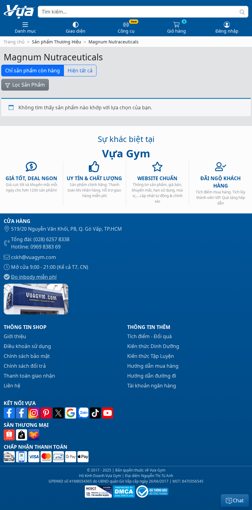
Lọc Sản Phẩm (28, 84)
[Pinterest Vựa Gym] (47, 413)
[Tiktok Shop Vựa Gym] (22, 434)
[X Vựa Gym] (59, 413)
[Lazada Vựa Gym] (33, 434)
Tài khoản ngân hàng (151, 385)
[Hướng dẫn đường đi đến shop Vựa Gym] (36, 298)
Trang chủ (14, 42)
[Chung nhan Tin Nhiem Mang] (98, 491)
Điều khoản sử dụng (27, 346)
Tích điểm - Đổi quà (149, 336)
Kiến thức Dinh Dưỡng (153, 346)
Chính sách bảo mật (27, 356)
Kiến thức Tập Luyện (150, 356)
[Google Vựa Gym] (71, 413)
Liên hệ (12, 385)
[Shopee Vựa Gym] (10, 434)
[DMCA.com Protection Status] (123, 491)
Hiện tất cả (80, 70)
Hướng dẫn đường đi (151, 375)
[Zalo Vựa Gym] (83, 413)
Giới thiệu (15, 336)
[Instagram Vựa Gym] (34, 413)
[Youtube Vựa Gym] (107, 413)
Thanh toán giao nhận (29, 375)
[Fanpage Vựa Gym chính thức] (10, 413)
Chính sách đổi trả (25, 365)
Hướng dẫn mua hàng (153, 365)
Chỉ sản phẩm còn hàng (32, 70)
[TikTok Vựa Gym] (96, 413)
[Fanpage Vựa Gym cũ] (22, 413)
